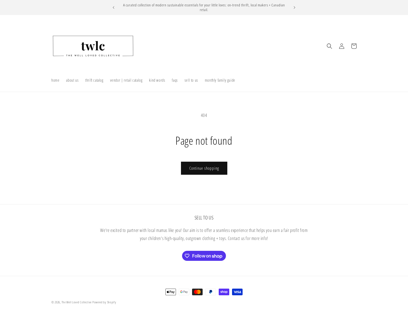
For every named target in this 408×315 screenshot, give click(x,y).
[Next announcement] (294, 7)
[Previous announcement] (113, 7)
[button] (329, 46)
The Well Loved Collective (77, 302)
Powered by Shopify (104, 302)
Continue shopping (204, 168)
